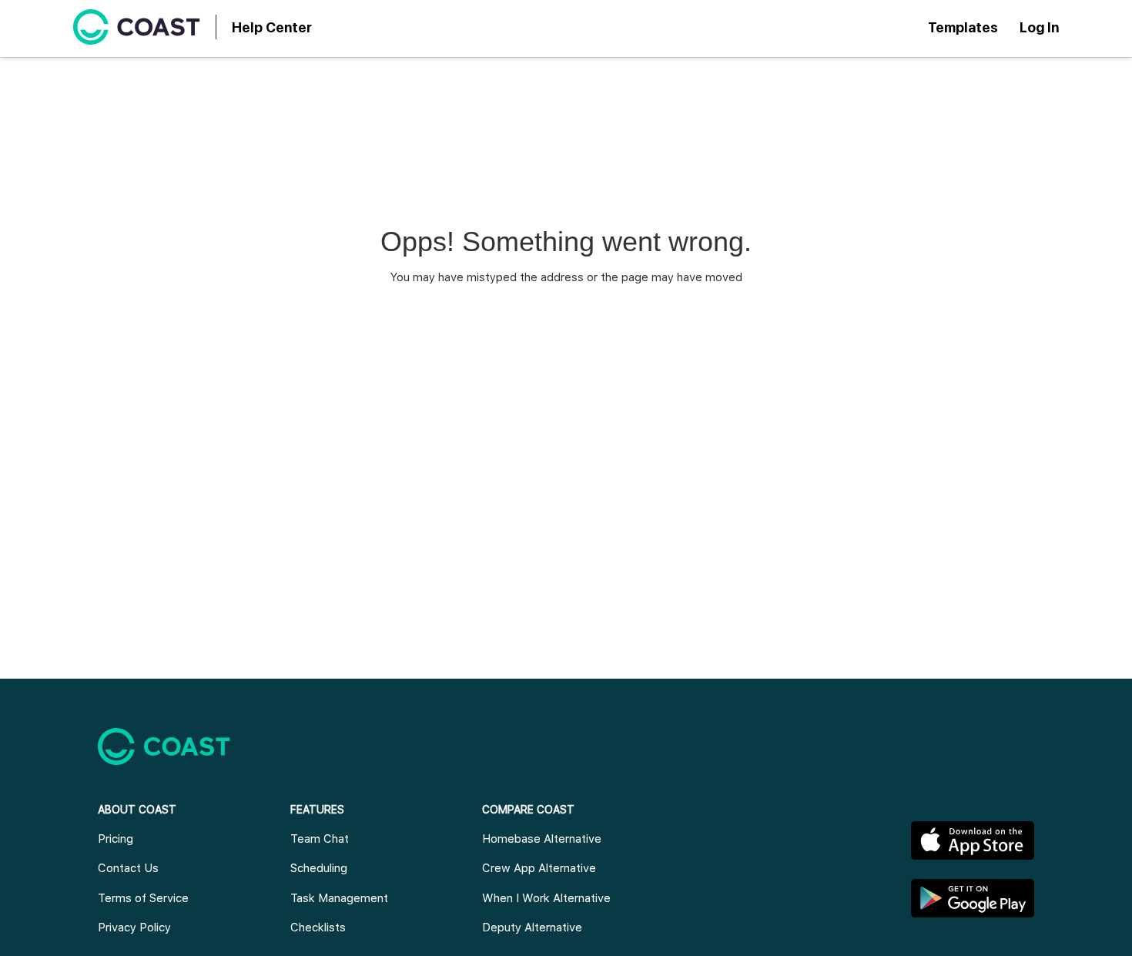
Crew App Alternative (539, 868)
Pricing (115, 839)
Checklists (318, 927)
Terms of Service (143, 898)
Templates (963, 27)
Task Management (339, 898)
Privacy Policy (134, 927)
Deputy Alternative (532, 927)
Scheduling (318, 868)
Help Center (272, 27)
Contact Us (128, 868)
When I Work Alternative (546, 898)
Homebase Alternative (541, 839)
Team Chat (319, 839)
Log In (1039, 27)
